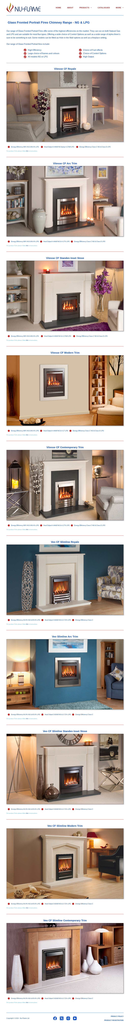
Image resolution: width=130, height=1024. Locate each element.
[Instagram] (68, 1018)
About (70, 8)
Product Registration (114, 1020)
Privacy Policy (117, 1016)
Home (58, 8)
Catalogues (104, 8)
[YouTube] (75, 1018)
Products (84, 8)
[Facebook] (55, 1018)
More (118, 8)
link (27, 151)
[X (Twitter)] (61, 1018)
